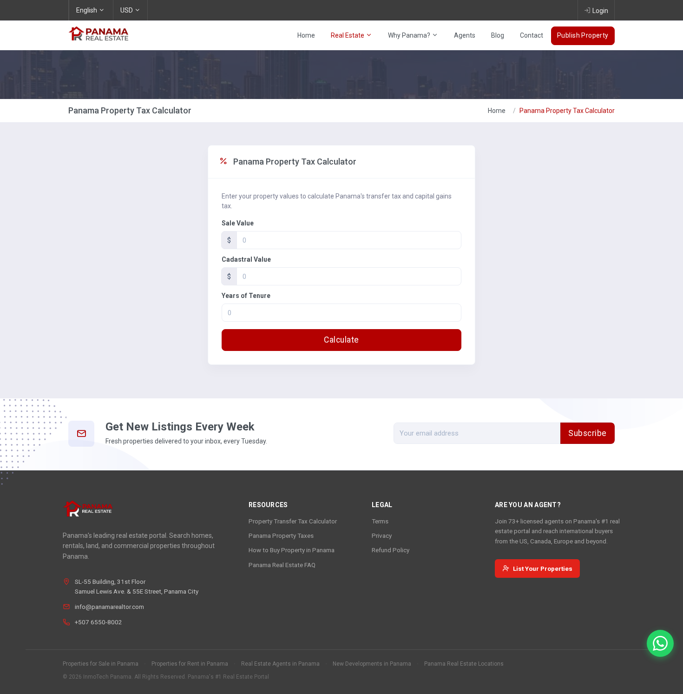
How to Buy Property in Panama (292, 550)
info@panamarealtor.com (109, 606)
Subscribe (587, 433)
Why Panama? (410, 35)
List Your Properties (542, 568)
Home (306, 35)
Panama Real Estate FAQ (282, 564)
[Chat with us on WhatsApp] (660, 643)
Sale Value (238, 223)
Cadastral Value (246, 259)
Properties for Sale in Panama (100, 664)
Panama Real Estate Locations (464, 664)
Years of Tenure (246, 295)
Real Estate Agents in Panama (280, 664)
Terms (380, 521)
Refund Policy (390, 550)
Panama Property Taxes (281, 535)
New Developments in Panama (372, 664)
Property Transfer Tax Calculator (293, 521)
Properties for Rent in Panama (189, 664)
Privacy (382, 535)
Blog (497, 35)
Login (600, 10)
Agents (464, 35)
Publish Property (583, 35)
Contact (531, 35)
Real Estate (348, 35)
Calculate (341, 339)
